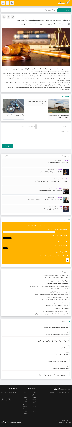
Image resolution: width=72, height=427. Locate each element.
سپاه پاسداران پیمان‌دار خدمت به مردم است (45, 10)
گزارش (34, 402)
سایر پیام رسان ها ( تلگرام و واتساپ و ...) (57, 256)
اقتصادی (34, 404)
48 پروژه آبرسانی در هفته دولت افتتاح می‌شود (51, 172)
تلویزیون (64, 252)
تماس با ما (33, 411)
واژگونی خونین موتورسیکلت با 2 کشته (14, 115)
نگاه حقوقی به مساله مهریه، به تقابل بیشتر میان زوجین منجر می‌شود (45, 200)
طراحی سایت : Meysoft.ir (65, 422)
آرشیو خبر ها (5, 156)
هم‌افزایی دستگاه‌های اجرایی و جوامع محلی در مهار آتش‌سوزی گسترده (51, 181)
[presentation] (68, 109)
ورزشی (25, 397)
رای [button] (67, 260)
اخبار (35, 393)
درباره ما (25, 409)
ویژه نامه (25, 406)
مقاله (26, 399)
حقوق (34, 397)
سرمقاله (25, 393)
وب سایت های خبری (61, 229)
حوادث (25, 395)
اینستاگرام (63, 235)
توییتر (64, 242)
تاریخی (34, 406)
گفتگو (26, 402)
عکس (34, 409)
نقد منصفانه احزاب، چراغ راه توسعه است (52, 209)
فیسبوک (64, 246)
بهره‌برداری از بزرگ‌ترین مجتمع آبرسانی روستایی (50, 190)
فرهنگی (34, 395)
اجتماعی (25, 404)
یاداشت (34, 399)
